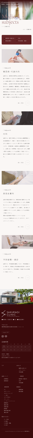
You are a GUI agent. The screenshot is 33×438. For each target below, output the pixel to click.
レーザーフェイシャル (9, 401)
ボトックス (6, 399)
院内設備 (21, 391)
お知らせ (18, 365)
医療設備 (21, 389)
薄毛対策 (6, 412)
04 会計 (6, 425)
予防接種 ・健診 (22, 41)
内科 (19, 38)
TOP (24, 29)
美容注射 (6, 405)
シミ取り (6, 395)
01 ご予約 (6, 419)
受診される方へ (5, 416)
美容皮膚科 (8, 41)
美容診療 (6, 387)
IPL (5, 389)
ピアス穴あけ (7, 397)
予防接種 (21, 372)
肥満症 (5, 408)
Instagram (5, 218)
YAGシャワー (7, 391)
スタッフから (22, 370)
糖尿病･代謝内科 (10, 38)
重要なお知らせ (22, 368)
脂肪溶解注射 (7, 410)
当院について (5, 376)
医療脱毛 (6, 403)
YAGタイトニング (8, 393)
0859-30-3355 (5, 328)
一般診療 (21, 376)
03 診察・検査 (7, 423)
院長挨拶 (6, 381)
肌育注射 (6, 406)
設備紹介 (18, 387)
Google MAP (6, 332)
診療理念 (6, 379)
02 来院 (6, 421)
